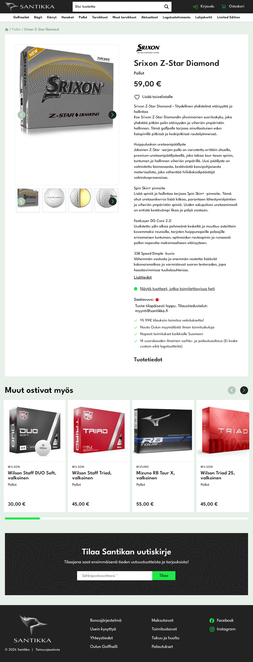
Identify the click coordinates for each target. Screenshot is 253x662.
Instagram (226, 629)
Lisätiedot (143, 277)
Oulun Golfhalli (104, 647)
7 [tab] (230, 518)
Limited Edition (228, 17)
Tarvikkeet (100, 17)
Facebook (225, 620)
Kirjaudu (207, 6)
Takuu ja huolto (165, 638)
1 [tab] (22, 518)
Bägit (38, 17)
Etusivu (6, 30)
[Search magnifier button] (166, 7)
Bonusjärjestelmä (106, 620)
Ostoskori (236, 6)
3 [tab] (91, 518)
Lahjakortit (203, 17)
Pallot (83, 17)
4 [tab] (126, 518)
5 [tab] (161, 518)
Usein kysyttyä (103, 629)
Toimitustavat (164, 629)
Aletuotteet (149, 17)
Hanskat (68, 17)
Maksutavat (162, 620)
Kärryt (52, 17)
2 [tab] (57, 518)
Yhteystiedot (101, 638)
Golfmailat (21, 17)
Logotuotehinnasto (176, 17)
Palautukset (162, 647)
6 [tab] (196, 518)
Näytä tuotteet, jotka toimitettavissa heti (177, 289)
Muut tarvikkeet (124, 17)
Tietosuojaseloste (48, 649)
